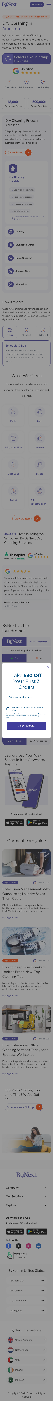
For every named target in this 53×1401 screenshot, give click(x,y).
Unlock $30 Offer (26, 726)
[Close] (47, 666)
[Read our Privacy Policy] (45, 714)
